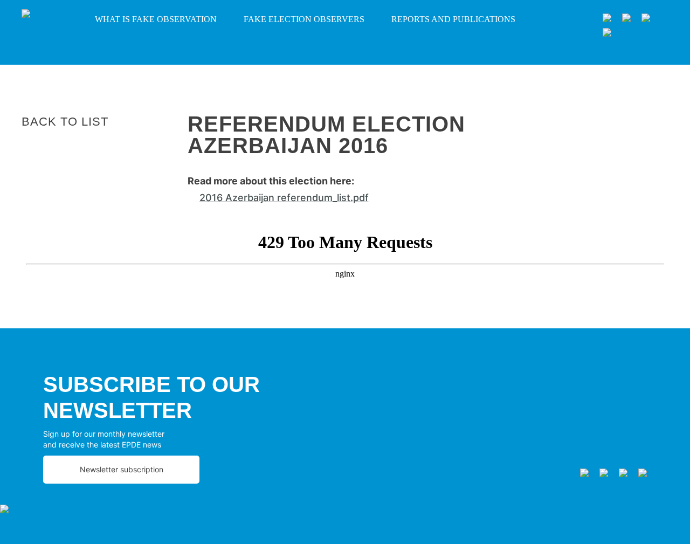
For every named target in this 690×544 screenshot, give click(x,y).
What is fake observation (156, 19)
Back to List (65, 121)
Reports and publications (453, 19)
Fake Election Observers (304, 19)
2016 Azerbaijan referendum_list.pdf (284, 197)
